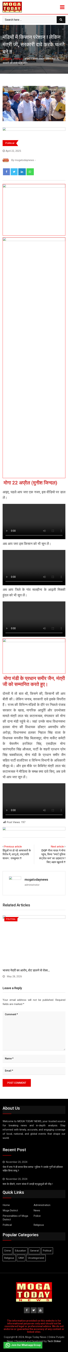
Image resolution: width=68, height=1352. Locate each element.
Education (20, 1250)
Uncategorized (36, 1258)
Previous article (13, 846)
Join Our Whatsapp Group (26, 1345)
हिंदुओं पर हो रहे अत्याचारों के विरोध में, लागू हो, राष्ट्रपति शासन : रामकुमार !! (17, 854)
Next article (57, 846)
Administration (42, 1205)
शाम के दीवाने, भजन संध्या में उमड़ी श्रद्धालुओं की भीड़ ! (28, 1184)
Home (8, 58)
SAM (21, 1258)
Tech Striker (54, 1341)
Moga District (10, 1210)
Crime (7, 1250)
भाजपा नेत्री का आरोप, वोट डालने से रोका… (26, 970)
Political (18, 58)
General (34, 1250)
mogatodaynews (36, 879)
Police (37, 1215)
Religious (39, 1224)
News (37, 1210)
